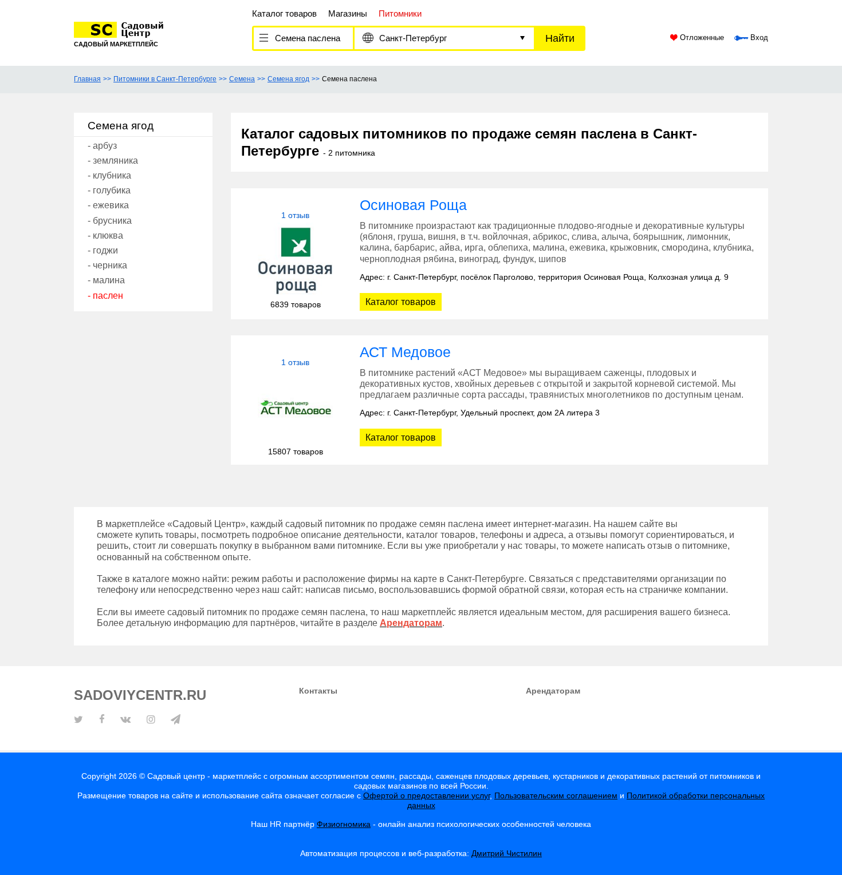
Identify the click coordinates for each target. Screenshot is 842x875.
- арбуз (102, 146)
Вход (758, 38)
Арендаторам (553, 690)
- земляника (113, 160)
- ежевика (108, 205)
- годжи (103, 250)
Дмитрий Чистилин (506, 853)
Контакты (318, 690)
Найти (560, 38)
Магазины (347, 13)
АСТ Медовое (405, 352)
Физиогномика (344, 824)
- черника (107, 265)
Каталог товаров (284, 13)
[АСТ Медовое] (295, 407)
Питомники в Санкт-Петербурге (165, 79)
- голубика (109, 190)
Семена (242, 79)
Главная (87, 79)
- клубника (109, 175)
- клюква (105, 235)
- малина (106, 280)
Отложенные (701, 38)
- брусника (110, 220)
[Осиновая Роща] (295, 260)
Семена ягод (288, 79)
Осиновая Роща (413, 205)
